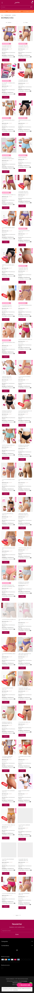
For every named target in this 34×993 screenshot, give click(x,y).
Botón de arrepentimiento (17, 982)
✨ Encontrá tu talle (24, 985)
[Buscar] (31, 6)
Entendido (15, 990)
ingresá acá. (25, 981)
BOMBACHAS (8, 15)
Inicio (2, 15)
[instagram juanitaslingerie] (17, 950)
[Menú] (2, 2)
